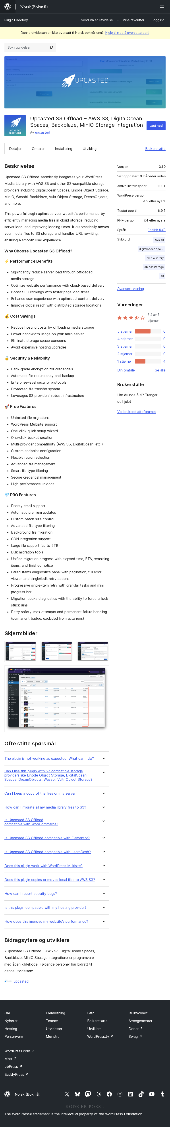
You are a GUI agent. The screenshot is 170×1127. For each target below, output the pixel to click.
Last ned (156, 125)
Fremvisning (55, 1013)
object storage (154, 267)
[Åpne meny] (163, 6)
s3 (162, 276)
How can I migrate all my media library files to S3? (45, 807)
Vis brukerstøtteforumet (136, 411)
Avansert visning (130, 288)
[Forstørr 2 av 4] (67, 647)
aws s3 (159, 240)
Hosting (10, 1029)
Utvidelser (54, 1029)
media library (155, 258)
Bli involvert (138, 1013)
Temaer (52, 1021)
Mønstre (53, 1036)
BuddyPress (16, 1074)
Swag (135, 1036)
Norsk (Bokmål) (28, 1094)
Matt (10, 1059)
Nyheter (10, 1021)
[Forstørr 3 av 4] (103, 647)
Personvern (13, 1036)
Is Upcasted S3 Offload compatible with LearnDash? (47, 852)
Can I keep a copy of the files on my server (39, 793)
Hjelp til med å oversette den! (127, 32)
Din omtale (126, 370)
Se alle (160, 370)
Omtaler (38, 148)
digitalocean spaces (152, 249)
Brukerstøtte (155, 148)
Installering (63, 148)
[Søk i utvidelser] (51, 47)
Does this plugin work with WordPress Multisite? (43, 866)
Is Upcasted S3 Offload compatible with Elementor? (47, 838)
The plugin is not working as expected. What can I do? (49, 758)
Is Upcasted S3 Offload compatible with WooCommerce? (31, 822)
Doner (136, 1029)
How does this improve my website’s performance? (46, 921)
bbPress (13, 1066)
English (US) (157, 230)
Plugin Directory (16, 20)
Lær (90, 1013)
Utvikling (90, 148)
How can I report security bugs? (30, 894)
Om (7, 1013)
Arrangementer (140, 1021)
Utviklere (94, 1029)
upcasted (42, 132)
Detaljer (15, 148)
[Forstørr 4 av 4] (103, 671)
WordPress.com (19, 1051)
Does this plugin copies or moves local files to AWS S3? (49, 880)
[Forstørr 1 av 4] (31, 647)
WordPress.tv (100, 1036)
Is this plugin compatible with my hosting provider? (45, 907)
